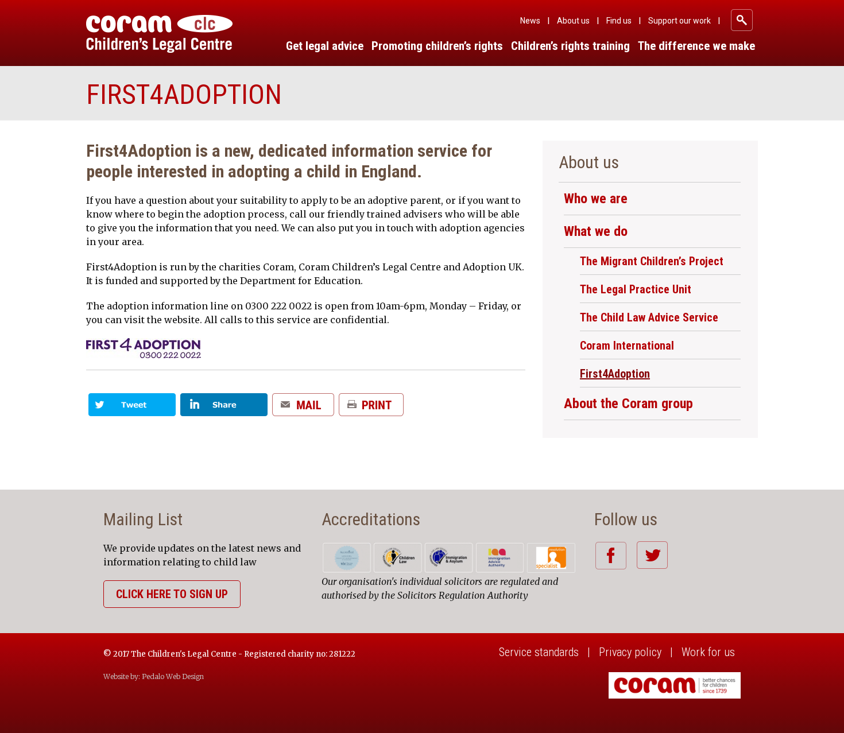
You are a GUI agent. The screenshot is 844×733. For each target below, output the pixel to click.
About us (573, 20)
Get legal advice (324, 46)
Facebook (610, 555)
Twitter (652, 555)
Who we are (596, 199)
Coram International (627, 345)
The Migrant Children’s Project (651, 261)
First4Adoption (615, 374)
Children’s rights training (570, 46)
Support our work (679, 20)
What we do (596, 231)
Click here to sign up (172, 594)
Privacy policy (630, 652)
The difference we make (696, 46)
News (530, 20)
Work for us (708, 652)
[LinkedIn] (224, 409)
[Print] (371, 409)
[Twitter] (132, 409)
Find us (619, 20)
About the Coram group (628, 403)
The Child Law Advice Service (649, 317)
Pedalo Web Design (173, 676)
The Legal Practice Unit (635, 289)
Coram (159, 34)
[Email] (303, 409)
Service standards (539, 652)
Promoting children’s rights (437, 46)
